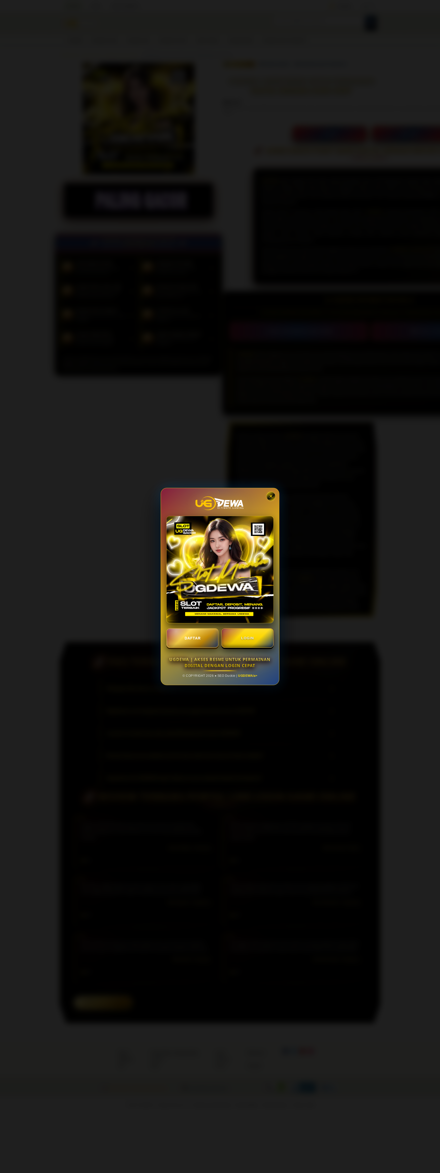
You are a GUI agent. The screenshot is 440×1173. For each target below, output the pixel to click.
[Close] (271, 496)
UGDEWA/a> (247, 676)
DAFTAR (193, 638)
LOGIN (247, 638)
